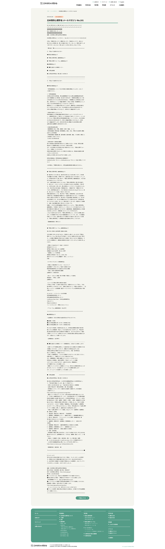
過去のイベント (113, 533)
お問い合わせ (38, 526)
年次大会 (88, 5)
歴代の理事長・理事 (64, 534)
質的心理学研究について (90, 517)
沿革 (61, 519)
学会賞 (104, 5)
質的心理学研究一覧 (89, 519)
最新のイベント (113, 531)
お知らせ (37, 517)
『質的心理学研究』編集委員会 (66, 527)
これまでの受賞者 (113, 524)
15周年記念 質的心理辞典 (91, 533)
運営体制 (62, 521)
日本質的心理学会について (66, 515)
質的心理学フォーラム (90, 521)
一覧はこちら (82, 498)
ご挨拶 (62, 517)
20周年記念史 (88, 535)
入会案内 (121, 5)
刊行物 (96, 5)
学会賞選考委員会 (64, 532)
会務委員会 (62, 525)
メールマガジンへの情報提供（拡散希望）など (94, 531)
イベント (112, 5)
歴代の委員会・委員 (64, 535)
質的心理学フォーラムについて (91, 523)
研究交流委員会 (63, 530)
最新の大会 (112, 515)
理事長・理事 (63, 523)
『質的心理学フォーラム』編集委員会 (68, 528)
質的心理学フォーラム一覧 (90, 525)
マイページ (38, 522)
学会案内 (79, 5)
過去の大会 (112, 517)
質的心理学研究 (88, 515)
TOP (48, 11)
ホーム (36, 513)
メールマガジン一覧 (89, 529)
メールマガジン (54, 11)
